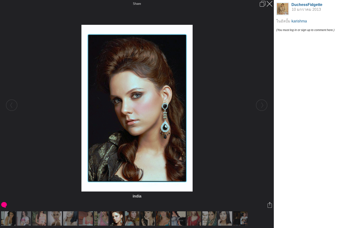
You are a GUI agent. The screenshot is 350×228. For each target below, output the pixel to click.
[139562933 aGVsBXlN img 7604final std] (40, 218)
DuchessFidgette (306, 5)
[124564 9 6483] (102, 218)
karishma (299, 21)
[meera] (148, 218)
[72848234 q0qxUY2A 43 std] (71, 218)
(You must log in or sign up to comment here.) (305, 30)
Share (137, 3)
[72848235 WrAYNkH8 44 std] (225, 218)
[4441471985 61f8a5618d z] (194, 218)
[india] (117, 218)
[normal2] (86, 218)
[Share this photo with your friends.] (270, 205)
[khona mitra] (9, 218)
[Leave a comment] (4, 205)
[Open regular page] (262, 4)
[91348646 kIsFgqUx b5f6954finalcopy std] (210, 218)
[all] (241, 218)
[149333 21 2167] (179, 218)
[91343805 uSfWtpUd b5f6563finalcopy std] (55, 218)
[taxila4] (132, 218)
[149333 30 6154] (24, 218)
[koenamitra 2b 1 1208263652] (163, 218)
